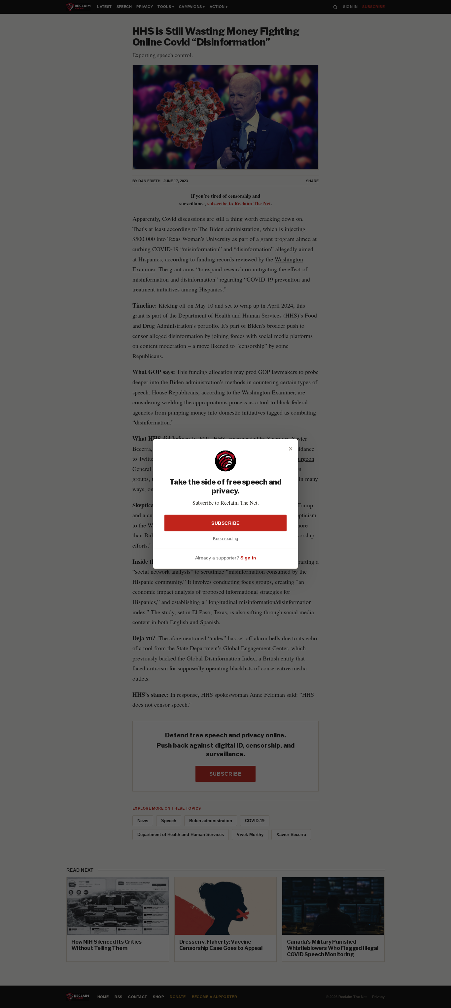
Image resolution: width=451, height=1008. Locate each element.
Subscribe (225, 523)
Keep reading (225, 538)
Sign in (248, 557)
